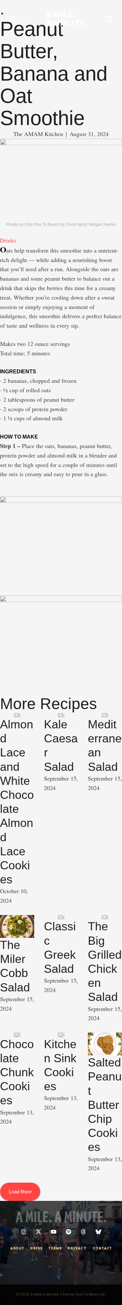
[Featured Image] (17, 715)
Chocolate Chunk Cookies (17, 1072)
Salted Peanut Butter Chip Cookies (105, 1105)
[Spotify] (68, 1232)
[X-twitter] (38, 1232)
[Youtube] (53, 1232)
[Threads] (83, 1232)
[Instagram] (23, 1232)
